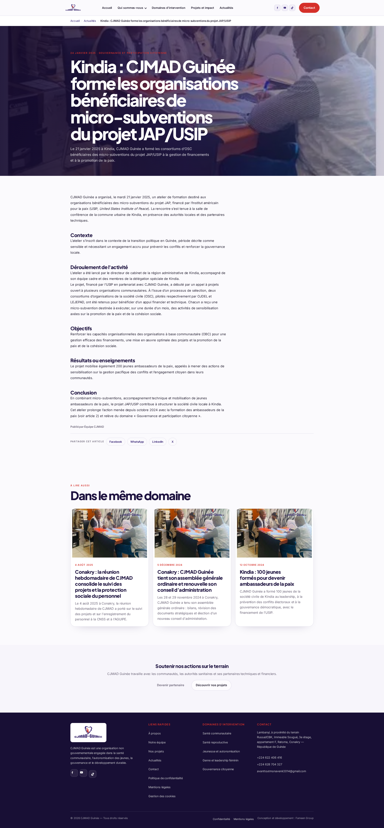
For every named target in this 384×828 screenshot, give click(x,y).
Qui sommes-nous (130, 7)
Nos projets (156, 751)
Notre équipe (157, 742)
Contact (309, 8)
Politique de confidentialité (165, 778)
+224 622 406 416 (269, 757)
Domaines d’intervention (168, 7)
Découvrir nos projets (211, 685)
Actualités (226, 7)
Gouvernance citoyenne (218, 769)
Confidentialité (221, 819)
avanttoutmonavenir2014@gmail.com (281, 771)
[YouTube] (285, 8)
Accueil (107, 7)
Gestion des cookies (162, 796)
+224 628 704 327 (269, 764)
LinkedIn (157, 441)
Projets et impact (202, 7)
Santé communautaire (217, 733)
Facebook (115, 441)
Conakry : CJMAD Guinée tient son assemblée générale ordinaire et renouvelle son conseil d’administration (190, 581)
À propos (154, 733)
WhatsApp (137, 441)
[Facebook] (277, 8)
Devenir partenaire (170, 685)
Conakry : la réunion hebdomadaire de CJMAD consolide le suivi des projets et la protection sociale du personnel (104, 584)
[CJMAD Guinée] (80, 8)
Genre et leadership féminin (220, 760)
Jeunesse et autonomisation (221, 751)
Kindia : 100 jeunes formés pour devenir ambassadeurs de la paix (267, 578)
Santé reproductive (215, 742)
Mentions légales (159, 787)
